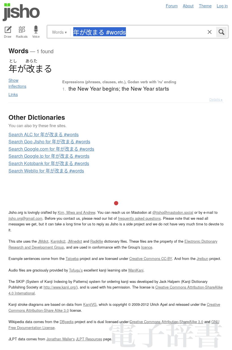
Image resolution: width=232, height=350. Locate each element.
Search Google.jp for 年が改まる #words (48, 156)
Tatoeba (72, 258)
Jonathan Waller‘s (60, 339)
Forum (172, 5)
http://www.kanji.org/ (60, 287)
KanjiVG (89, 304)
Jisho (21, 12)
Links (13, 94)
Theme (205, 5)
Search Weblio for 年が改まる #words (46, 170)
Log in (222, 5)
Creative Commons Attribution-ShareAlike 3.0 (166, 321)
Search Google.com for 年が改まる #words (51, 149)
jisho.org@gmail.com (25, 218)
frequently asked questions (139, 218)
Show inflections (17, 83)
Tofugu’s (76, 270)
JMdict (43, 241)
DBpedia (67, 321)
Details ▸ (216, 99)
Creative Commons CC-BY (150, 258)
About (188, 5)
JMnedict (75, 241)
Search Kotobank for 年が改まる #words (48, 163)
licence (146, 247)
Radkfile (96, 241)
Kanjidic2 (58, 241)
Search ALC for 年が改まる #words (43, 134)
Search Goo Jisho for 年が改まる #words (49, 141)
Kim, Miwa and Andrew (76, 212)
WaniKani (135, 270)
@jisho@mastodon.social (172, 212)
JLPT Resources (89, 339)
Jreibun (202, 258)
